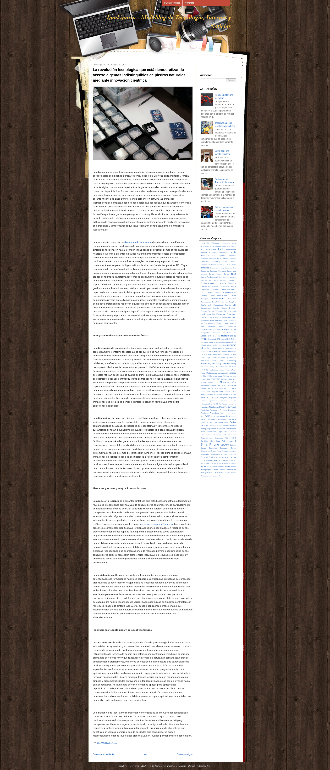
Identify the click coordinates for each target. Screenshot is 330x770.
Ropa (220, 432)
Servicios (204, 441)
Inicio (145, 754)
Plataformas (214, 407)
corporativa (215, 289)
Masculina (220, 367)
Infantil (203, 345)
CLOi (216, 280)
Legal (230, 351)
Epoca (203, 317)
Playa (221, 407)
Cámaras (213, 271)
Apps (203, 255)
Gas (223, 333)
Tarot (219, 451)
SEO (226, 438)
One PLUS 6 (212, 388)
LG (234, 351)
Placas (224, 404)
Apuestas (211, 255)
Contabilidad (213, 286)
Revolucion (211, 432)
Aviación (204, 265)
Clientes (204, 280)
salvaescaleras (206, 435)
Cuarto (212, 296)
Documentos (206, 308)
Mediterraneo (211, 373)
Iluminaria (204, 342)
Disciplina (232, 302)
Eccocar (204, 311)
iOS (209, 348)
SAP (224, 435)
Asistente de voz (215, 259)
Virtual (209, 473)
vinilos (215, 470)
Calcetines (205, 271)
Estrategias (205, 320)
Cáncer (219, 274)
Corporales (205, 289)
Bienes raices (215, 268)
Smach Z (231, 441)
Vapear (220, 463)
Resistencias (231, 429)
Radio (228, 416)
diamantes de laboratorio (138, 242)
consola (204, 286)
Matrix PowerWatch (228, 370)
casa (233, 273)
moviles (216, 379)
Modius (226, 376)
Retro (203, 432)
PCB (208, 398)
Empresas (231, 314)
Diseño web (206, 305)
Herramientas (228, 335)
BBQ (228, 265)
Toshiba (209, 460)
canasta (204, 274)
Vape (214, 463)
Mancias (232, 357)
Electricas (219, 311)
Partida (210, 395)
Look (203, 357)
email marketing (208, 314)
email (234, 311)
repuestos (221, 429)
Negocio (224, 382)
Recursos (222, 419)
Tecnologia (205, 454)
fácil (205, 323)
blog (222, 268)
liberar (215, 354)
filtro (202, 327)
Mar (214, 361)
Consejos (232, 283)
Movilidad (225, 379)
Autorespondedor (220, 262)
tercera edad (224, 457)
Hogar (204, 338)
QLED (213, 416)
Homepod (212, 339)
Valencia (207, 463)
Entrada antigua (184, 754)
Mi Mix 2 (204, 376)
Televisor (204, 457)
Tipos (203, 460)
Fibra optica (222, 323)
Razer (203, 419)
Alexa (213, 249)
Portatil (233, 407)
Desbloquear (206, 302)
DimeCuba (216, 302)
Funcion (216, 330)
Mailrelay (224, 357)
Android (204, 252)
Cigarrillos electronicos (227, 277)
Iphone (215, 348)
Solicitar (233, 445)
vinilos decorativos (228, 470)
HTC (218, 339)
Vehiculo (227, 463)
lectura (224, 351)
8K (208, 243)
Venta (233, 463)
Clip (210, 280)
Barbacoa (212, 265)
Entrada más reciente (103, 754)
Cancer (211, 274)
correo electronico (228, 289)
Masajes (212, 367)
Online (233, 388)
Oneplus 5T (224, 388)
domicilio (216, 308)
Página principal (172, 3)
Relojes (233, 425)
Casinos (210, 277)
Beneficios (205, 268)
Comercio (232, 280)
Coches (223, 280)
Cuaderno (204, 296)
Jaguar (205, 351)
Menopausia (223, 373)
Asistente (204, 259)
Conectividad (222, 283)
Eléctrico (227, 311)
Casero (203, 277)
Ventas (221, 467)
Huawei (224, 339)
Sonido (203, 448)
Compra (204, 283)
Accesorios (205, 246)
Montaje (233, 376)
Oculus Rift (225, 385)
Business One (230, 268)
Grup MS (216, 336)
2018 (203, 243)
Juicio (211, 351)
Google (204, 336)
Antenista (212, 252)
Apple (233, 252)
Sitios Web (221, 441)
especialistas (226, 317)
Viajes (233, 467)
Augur (233, 259)
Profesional (214, 413)
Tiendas (233, 457)
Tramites (222, 460)
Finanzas (211, 327)
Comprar (212, 283)
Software (225, 445)
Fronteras (232, 327)
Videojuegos (206, 470)
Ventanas (213, 467)
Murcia (203, 382)
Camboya (222, 271)
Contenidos (224, 286)
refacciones (224, 425)
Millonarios (212, 376)
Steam (233, 448)
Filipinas (233, 323)
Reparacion (211, 429)
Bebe (234, 265)
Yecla (203, 476)
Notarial (204, 385)
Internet (204, 348)
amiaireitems (231, 249)
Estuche (213, 320)
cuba (219, 296)
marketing (206, 363)
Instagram (231, 345)
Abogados (226, 243)
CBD (216, 277)
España (216, 317)
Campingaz (231, 271)
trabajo (215, 460)
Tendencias (213, 457)
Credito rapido (213, 293)
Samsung (217, 435)
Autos (233, 262)
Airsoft (233, 246)
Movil (209, 379)
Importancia (213, 342)
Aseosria (232, 255)
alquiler (221, 249)
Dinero (224, 302)
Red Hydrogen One (219, 422)
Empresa (220, 314)
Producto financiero (228, 410)
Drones (224, 308)
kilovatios (217, 351)
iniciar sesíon (212, 345)
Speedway (224, 448)
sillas (211, 441)
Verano (227, 466)
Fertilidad (212, 323)
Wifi (218, 473)
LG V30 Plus (206, 354)
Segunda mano (207, 438)
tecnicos (232, 451)
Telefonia (232, 454)
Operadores (205, 391)
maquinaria (205, 361)
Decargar (204, 299)
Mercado (232, 373)
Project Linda (225, 413)
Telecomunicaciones (219, 454)
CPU (202, 293)
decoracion (218, 298)
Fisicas (221, 327)
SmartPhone (210, 444)
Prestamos (214, 410)
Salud (233, 432)
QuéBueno (220, 416)
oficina (203, 388)
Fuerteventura (206, 330)
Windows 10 (225, 473)
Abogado (215, 243)
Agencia (218, 246)
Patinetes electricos (222, 395)
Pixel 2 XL (217, 404)
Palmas (203, 395)
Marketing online (220, 363)
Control (233, 286)
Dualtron (232, 308)
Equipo (209, 317)
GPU (209, 336)
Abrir (234, 243)
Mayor (203, 373)
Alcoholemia (205, 249)
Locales (233, 354)
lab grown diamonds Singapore (157, 524)
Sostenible (213, 448)
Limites (226, 354)
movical (203, 379)
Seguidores (231, 435)
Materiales (214, 370)
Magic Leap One (213, 357)
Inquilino (222, 345)
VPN (215, 473)
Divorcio (228, 305)
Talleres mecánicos (208, 451)
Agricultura (226, 246)
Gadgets (225, 329)
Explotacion (228, 320)
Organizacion (217, 391)
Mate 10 (228, 367)
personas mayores (218, 401)
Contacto (189, 3)
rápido (233, 416)
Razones (211, 419)
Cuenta (225, 296)
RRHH (226, 432)
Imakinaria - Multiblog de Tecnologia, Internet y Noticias (157, 765)
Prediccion (205, 410)
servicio (232, 438)
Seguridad (219, 438)
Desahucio (232, 299)
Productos (205, 413)
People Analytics (219, 398)
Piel (210, 404)
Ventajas (205, 466)
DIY (234, 305)
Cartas (226, 274)
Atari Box (226, 259)
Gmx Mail (231, 333)
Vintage (204, 473)
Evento (220, 320)
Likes (220, 354)
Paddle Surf (230, 391)
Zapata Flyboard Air (213, 476)
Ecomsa (211, 311)
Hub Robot (231, 339)
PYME (207, 416)
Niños (234, 382)
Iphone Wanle (224, 348)
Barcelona (221, 265)
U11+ (228, 460)
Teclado (225, 451)
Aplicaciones (223, 252)
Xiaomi (233, 473)
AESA (212, 246)
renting (203, 429)
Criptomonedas (229, 292)
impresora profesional (227, 342)
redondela (214, 425)
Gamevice (216, 333)
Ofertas (233, 385)
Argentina (222, 255)
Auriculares (205, 262)
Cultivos (233, 296)
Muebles (232, 379)
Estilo (234, 317)
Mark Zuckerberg (228, 361)
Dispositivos (218, 305)
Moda (220, 376)
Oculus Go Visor (213, 385)
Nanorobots (212, 382)
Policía (227, 407)
